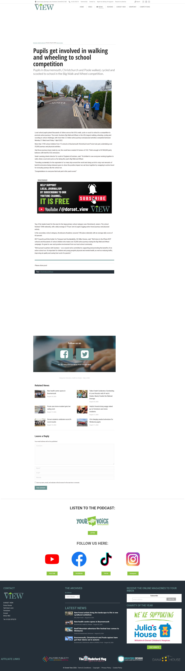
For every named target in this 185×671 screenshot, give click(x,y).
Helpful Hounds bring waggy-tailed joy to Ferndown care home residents (101, 409)
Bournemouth (78, 624)
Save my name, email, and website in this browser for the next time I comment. (58, 483)
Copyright (96, 668)
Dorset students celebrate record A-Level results (59, 420)
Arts (75, 618)
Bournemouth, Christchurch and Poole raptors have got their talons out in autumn (96, 639)
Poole (101, 642)
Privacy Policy (106, 668)
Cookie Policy (117, 668)
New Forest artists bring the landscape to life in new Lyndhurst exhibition (96, 614)
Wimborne (90, 633)
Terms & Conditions (84, 668)
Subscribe (154, 596)
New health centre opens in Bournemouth (56, 392)
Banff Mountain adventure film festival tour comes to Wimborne (96, 630)
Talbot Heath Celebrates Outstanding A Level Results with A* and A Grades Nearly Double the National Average (101, 395)
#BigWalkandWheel (46, 272)
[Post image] (40, 394)
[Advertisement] (74, 306)
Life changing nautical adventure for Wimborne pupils (101, 420)
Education (35, 43)
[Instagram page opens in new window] (146, 1)
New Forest (80, 618)
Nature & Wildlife (94, 642)
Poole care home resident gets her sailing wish (59, 407)
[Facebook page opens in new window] (143, 1)
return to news (60, 43)
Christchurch (85, 642)
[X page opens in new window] (149, 1)
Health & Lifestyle (41, 43)
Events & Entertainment (80, 633)
